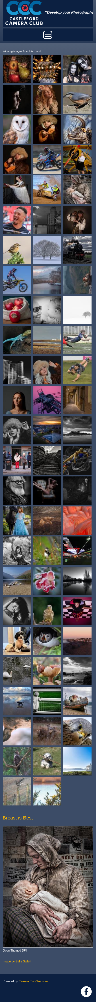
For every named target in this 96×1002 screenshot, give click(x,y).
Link (86, 991)
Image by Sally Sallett (17, 961)
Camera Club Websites (33, 981)
